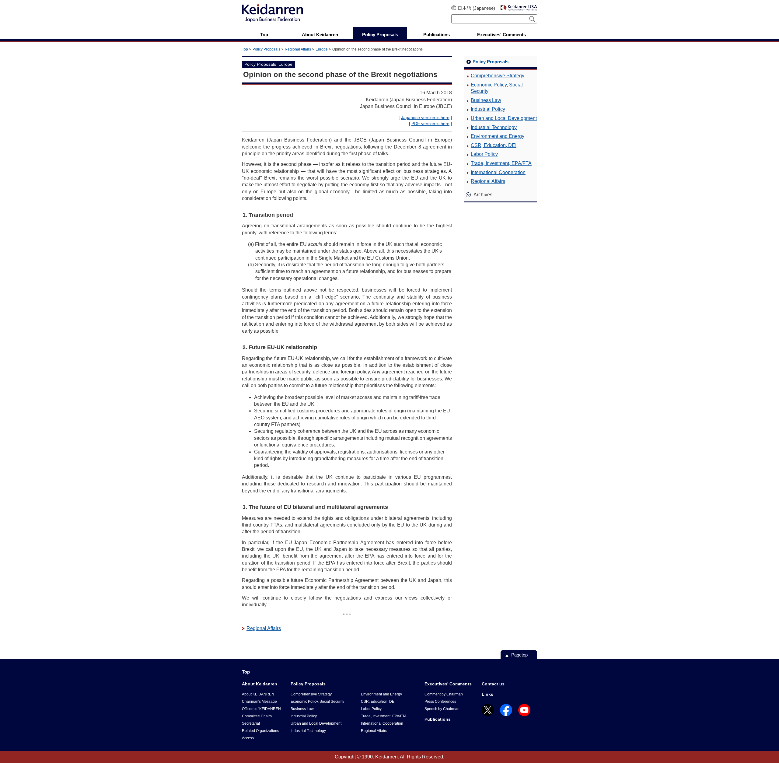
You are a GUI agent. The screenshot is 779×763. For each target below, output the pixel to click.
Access (248, 738)
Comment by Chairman (443, 694)
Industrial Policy (488, 109)
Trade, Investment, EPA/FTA (501, 163)
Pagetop (519, 654)
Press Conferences (440, 701)
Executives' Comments (448, 683)
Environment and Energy (497, 136)
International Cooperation (498, 172)
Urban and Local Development (504, 118)
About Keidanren (259, 683)
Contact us (493, 683)
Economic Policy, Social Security (497, 88)
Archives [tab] (482, 194)
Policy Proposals (266, 49)
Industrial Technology (494, 127)
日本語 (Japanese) (476, 8)
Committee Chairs (257, 716)
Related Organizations (260, 731)
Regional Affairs (298, 49)
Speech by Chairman (441, 709)
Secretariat (251, 723)
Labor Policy (484, 154)
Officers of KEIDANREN (261, 709)
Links (487, 694)
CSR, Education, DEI (493, 145)
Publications (437, 719)
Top (245, 49)
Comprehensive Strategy (497, 75)
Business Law (486, 100)
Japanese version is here (425, 117)
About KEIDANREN (258, 694)
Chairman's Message (259, 701)
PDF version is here (430, 123)
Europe (322, 49)
